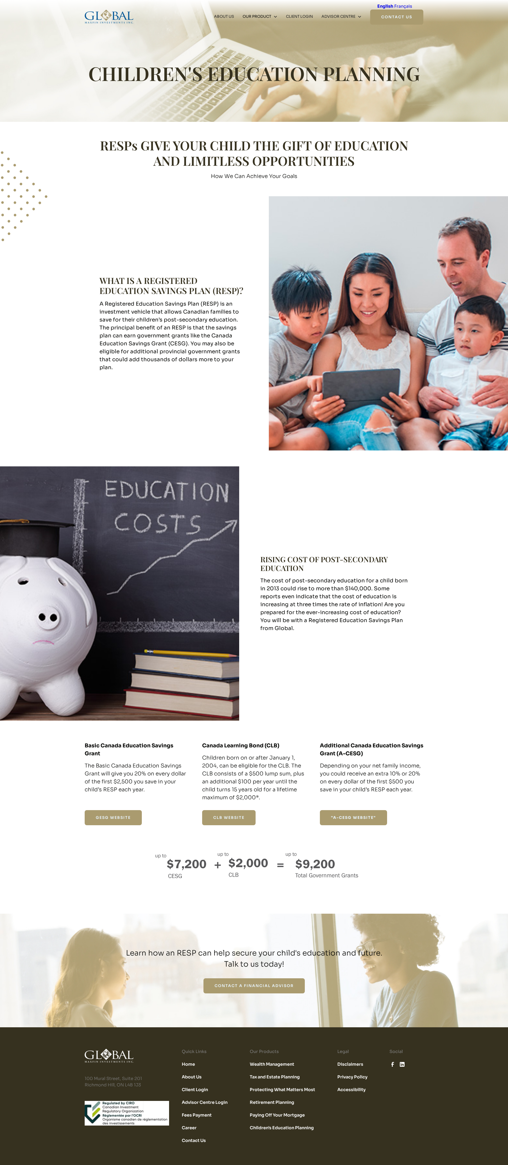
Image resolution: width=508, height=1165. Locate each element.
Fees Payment (197, 1115)
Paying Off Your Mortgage (277, 1115)
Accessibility (351, 1089)
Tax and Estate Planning (275, 1077)
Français (403, 6)
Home (188, 1064)
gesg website (113, 817)
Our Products (264, 1051)
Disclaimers (350, 1064)
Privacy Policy (352, 1077)
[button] (260, 16)
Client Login (195, 1089)
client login (299, 16)
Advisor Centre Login (205, 1102)
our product (257, 16)
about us (224, 16)
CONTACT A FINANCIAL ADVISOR (254, 985)
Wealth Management (272, 1064)
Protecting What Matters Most (282, 1089)
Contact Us (194, 1140)
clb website (228, 817)
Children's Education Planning (282, 1128)
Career (189, 1128)
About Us (192, 1077)
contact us (396, 17)
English (385, 6)
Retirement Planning (272, 1102)
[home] (109, 17)
